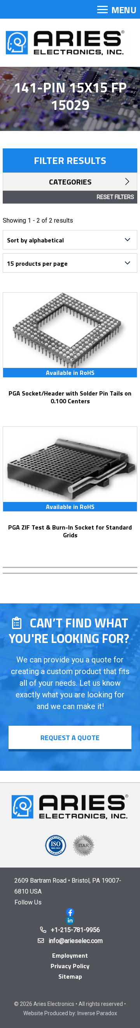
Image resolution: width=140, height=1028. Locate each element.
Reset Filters (115, 197)
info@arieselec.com (76, 940)
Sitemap (70, 976)
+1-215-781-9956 (75, 930)
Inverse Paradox (97, 1013)
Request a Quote (70, 737)
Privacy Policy (70, 966)
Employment (70, 955)
